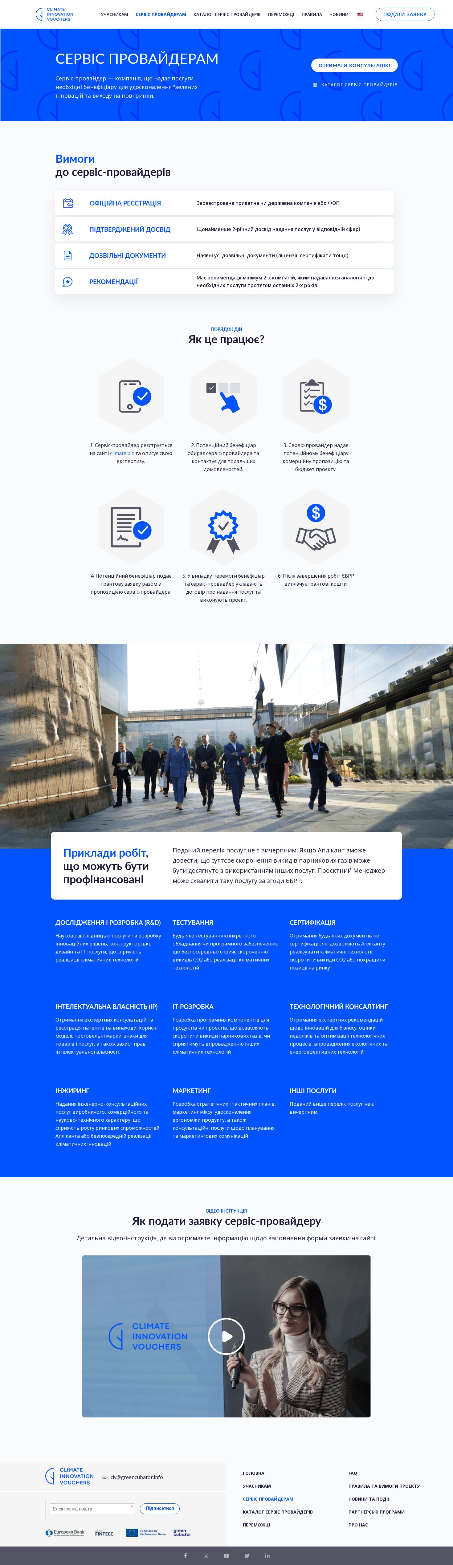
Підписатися (160, 1508)
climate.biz (122, 453)
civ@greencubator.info (137, 1477)
